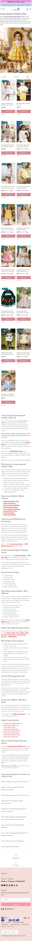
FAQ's (9, 926)
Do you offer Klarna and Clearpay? (12, 841)
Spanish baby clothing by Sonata (12, 735)
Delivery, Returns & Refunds (18, 922)
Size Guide (3, 926)
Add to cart (8, 111)
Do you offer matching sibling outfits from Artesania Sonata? (14, 834)
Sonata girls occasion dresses (11, 729)
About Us (3, 922)
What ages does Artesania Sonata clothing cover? (12, 802)
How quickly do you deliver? (10, 846)
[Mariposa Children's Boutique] (16, 9)
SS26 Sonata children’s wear (11, 737)
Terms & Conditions (25, 924)
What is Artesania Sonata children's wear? (14, 782)
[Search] (5, 9)
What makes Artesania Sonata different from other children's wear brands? (13, 818)
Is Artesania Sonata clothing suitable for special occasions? (14, 810)
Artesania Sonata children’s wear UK (13, 723)
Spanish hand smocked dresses (11, 733)
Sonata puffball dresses (9, 727)
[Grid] (28, 77)
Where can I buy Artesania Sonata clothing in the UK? (12, 788)
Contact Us (9, 922)
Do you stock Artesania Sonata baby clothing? (12, 826)
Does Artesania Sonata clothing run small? (15, 795)
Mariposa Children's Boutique (11, 936)
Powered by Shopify (21, 936)
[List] (30, 77)
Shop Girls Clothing (9, 513)
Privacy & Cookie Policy (14, 924)
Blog (13, 926)
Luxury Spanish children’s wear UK (12, 731)
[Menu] (1, 9)
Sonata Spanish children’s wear (11, 725)
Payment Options (4, 924)
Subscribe (16, 904)
